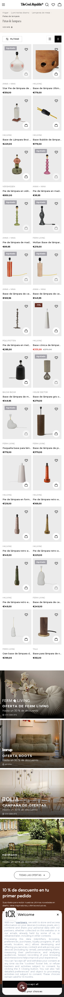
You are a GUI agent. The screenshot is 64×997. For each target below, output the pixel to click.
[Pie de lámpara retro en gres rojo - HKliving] (47, 472)
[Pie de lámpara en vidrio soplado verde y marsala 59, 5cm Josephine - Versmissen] (17, 164)
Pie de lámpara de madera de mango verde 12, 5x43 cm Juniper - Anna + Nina (17, 242)
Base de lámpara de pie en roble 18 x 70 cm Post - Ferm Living (47, 448)
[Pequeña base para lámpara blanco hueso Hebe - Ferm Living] (17, 421)
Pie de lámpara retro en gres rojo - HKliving (47, 499)
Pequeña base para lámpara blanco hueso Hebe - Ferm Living (17, 448)
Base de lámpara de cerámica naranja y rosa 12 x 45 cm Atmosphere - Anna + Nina (17, 293)
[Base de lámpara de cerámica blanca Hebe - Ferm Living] (47, 575)
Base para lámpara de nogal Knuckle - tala (47, 653)
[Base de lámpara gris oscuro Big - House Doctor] (47, 370)
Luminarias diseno (20, 12)
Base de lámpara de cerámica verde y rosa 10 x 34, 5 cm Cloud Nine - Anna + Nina (47, 293)
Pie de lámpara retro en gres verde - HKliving (17, 602)
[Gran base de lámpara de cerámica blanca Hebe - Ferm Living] (17, 627)
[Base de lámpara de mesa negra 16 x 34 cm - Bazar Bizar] (17, 370)
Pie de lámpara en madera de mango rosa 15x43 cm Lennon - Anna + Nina (47, 191)
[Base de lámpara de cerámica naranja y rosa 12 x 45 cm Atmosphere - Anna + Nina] (17, 267)
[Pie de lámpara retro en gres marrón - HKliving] (17, 524)
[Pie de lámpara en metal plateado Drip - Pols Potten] (17, 318)
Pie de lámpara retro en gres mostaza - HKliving (47, 550)
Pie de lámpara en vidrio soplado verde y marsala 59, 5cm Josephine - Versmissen (17, 191)
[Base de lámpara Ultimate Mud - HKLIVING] (47, 61)
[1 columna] (49, 39)
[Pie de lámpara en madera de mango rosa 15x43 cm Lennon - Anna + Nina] (47, 164)
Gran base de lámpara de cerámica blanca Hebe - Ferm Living (17, 653)
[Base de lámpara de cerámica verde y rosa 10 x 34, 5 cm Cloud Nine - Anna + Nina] (47, 267)
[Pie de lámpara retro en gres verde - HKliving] (17, 575)
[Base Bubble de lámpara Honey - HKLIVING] (47, 113)
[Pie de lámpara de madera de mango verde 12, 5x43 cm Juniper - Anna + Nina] (17, 215)
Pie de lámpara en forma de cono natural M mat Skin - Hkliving (17, 499)
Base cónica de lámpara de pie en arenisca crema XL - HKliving (47, 345)
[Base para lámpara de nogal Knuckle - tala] (47, 627)
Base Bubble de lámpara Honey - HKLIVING (47, 139)
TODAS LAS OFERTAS (30, 875)
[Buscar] (47, 5)
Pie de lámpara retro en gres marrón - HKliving (17, 550)
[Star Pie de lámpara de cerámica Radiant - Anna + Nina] (17, 61)
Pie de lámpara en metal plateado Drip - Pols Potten (17, 345)
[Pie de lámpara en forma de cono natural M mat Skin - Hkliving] (17, 472)
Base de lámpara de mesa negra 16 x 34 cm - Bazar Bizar (17, 396)
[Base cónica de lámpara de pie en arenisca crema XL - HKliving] (47, 318)
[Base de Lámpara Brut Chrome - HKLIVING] (17, 113)
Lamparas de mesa (41, 12)
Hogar (6, 12)
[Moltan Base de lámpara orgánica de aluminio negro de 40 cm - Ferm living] (47, 215)
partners (21, 922)
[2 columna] (58, 39)
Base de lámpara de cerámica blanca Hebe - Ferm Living (47, 602)
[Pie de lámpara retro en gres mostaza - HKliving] (47, 524)
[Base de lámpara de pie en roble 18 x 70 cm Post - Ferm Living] (47, 421)
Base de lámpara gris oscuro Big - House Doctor (47, 396)
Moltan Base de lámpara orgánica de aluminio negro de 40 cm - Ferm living (47, 242)
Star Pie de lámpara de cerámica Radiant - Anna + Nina (17, 88)
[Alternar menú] (3, 5)
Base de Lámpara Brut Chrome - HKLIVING (17, 139)
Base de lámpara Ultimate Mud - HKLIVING (47, 88)
